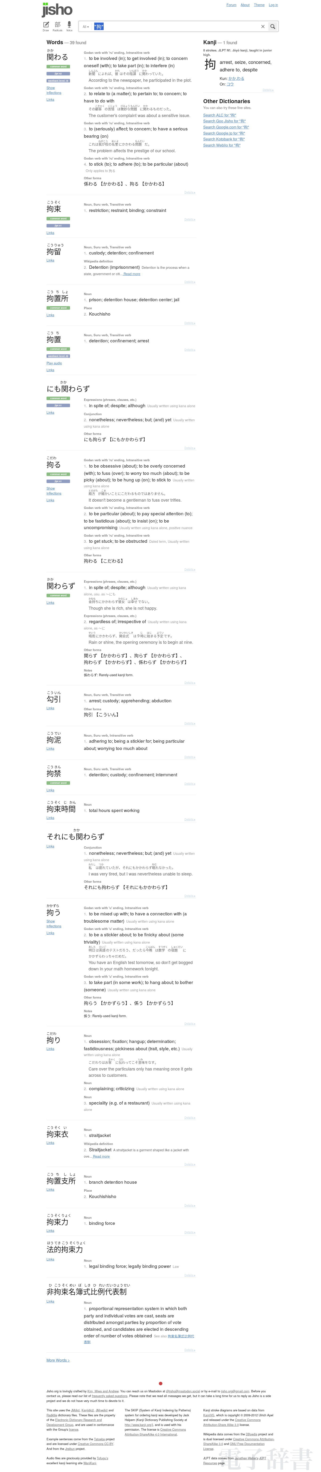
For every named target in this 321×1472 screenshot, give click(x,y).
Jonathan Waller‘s (246, 1458)
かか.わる (236, 78)
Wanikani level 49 (58, 356)
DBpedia (251, 1434)
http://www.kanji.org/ (138, 1424)
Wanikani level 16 (58, 80)
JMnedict (102, 1410)
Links (50, 99)
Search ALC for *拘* (219, 115)
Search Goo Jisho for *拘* (224, 121)
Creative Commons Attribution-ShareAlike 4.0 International (155, 1431)
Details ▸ (190, 192)
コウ (230, 84)
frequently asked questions (109, 1396)
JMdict (75, 1410)
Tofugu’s (102, 1458)
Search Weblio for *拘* (222, 145)
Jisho (57, 10)
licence (73, 1429)
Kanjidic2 (88, 1410)
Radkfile (52, 1415)
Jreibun (70, 1448)
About (245, 4)
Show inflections (54, 90)
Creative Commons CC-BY (95, 1443)
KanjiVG (208, 1415)
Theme (259, 4)
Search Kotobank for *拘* (224, 139)
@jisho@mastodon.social (183, 1391)
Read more (131, 273)
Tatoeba (99, 1439)
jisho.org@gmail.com (235, 1391)
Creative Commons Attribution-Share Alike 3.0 (232, 1422)
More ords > (58, 1360)
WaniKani (89, 1463)
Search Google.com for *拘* (226, 127)
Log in (273, 4)
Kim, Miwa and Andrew (102, 1391)
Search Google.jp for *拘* (224, 133)
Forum (231, 4)
